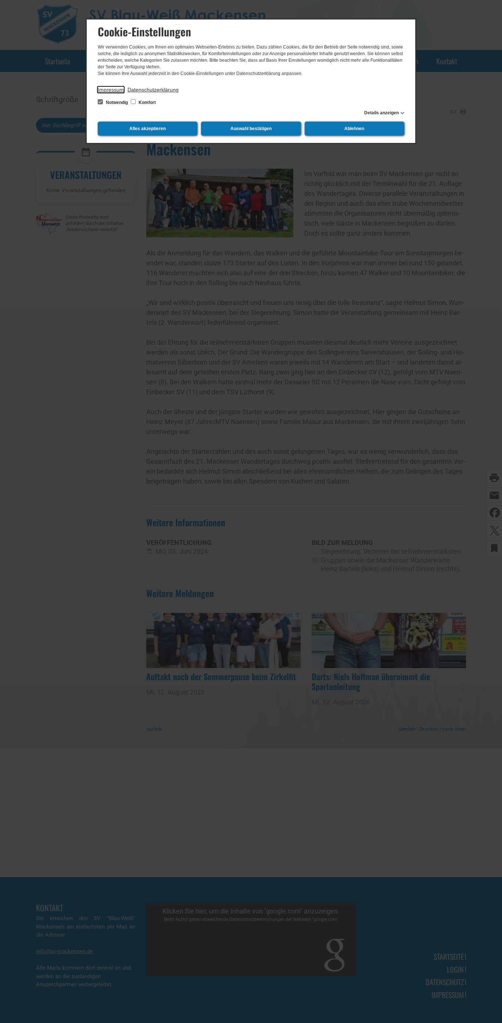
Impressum (111, 90)
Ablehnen (354, 128)
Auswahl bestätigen (251, 128)
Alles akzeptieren (147, 128)
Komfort (146, 102)
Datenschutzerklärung (153, 90)
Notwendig (117, 102)
